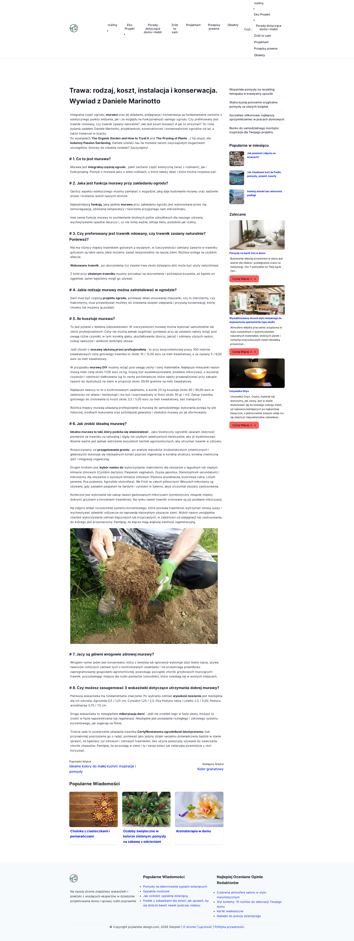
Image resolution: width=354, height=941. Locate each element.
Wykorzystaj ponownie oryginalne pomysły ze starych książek (253, 104)
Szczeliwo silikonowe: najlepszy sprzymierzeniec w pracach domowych (256, 117)
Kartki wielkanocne (230, 911)
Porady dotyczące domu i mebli (153, 28)
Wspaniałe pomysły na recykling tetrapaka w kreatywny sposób (252, 91)
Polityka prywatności (229, 927)
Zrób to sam (174, 28)
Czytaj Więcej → (242, 278)
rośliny (112, 25)
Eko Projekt (130, 26)
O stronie (189, 927)
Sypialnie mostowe (156, 891)
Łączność (205, 927)
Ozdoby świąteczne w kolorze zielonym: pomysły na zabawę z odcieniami (144, 836)
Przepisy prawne (214, 26)
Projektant (193, 25)
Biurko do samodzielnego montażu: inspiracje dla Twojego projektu (254, 130)
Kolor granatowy (210, 769)
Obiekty (233, 25)
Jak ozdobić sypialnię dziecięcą (165, 896)
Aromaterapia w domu (193, 831)
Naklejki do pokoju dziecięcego (239, 916)
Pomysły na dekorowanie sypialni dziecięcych (175, 886)
